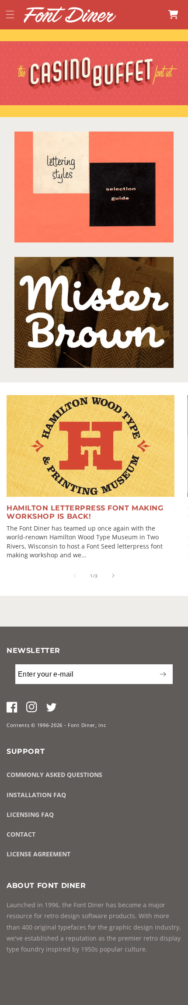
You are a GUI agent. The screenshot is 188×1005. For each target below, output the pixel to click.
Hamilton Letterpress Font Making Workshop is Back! (85, 512)
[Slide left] (74, 575)
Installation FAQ (36, 795)
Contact (21, 834)
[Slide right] (113, 575)
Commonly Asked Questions (54, 774)
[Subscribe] (162, 674)
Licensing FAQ (30, 814)
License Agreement (38, 854)
